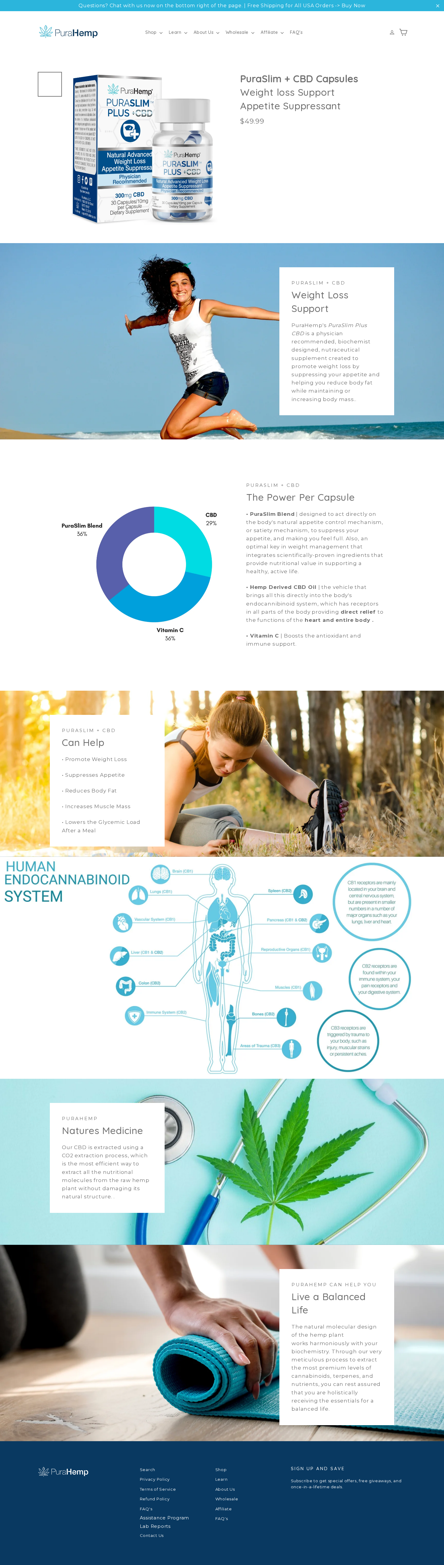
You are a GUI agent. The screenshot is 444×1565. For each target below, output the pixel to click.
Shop (151, 32)
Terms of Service (158, 1489)
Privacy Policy (155, 1479)
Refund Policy (155, 1498)
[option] (142, 148)
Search (148, 1469)
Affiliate (270, 32)
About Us (204, 32)
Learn (176, 32)
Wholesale (238, 32)
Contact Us (152, 1535)
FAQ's (296, 32)
